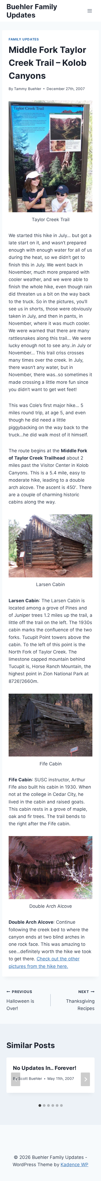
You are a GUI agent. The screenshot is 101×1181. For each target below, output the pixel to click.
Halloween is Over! (20, 1000)
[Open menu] (90, 10)
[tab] (40, 1105)
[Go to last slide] (15, 1079)
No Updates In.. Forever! (44, 1068)
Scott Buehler (30, 1078)
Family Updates (24, 39)
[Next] (85, 1079)
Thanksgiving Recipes (80, 1000)
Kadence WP (74, 1164)
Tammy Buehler (27, 89)
